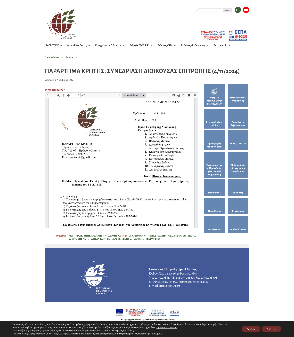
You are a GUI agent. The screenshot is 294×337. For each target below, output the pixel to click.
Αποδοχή (251, 329)
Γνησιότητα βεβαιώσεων (238, 124)
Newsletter (214, 192)
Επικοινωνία (220, 45)
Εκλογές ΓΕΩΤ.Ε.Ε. (139, 45)
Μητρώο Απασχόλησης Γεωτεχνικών (214, 100)
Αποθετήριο (214, 229)
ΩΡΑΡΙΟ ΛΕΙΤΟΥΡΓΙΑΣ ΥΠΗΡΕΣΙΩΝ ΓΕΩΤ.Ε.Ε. (178, 281)
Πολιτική (154, 334)
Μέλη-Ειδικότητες (77, 45)
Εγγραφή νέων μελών (214, 124)
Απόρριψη (271, 329)
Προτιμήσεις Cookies (167, 327)
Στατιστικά (238, 211)
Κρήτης (69, 57)
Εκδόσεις (238, 192)
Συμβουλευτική (238, 229)
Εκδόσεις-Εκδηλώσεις (193, 45)
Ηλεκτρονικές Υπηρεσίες (238, 99)
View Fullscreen (55, 90)
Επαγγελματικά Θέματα (108, 45)
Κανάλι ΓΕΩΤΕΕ (238, 143)
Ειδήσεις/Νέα (165, 45)
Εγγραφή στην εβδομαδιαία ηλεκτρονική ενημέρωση (214, 170)
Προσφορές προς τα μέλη (214, 145)
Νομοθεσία (214, 211)
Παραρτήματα (52, 57)
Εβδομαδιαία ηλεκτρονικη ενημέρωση (238, 168)
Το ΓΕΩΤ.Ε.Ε (52, 45)
